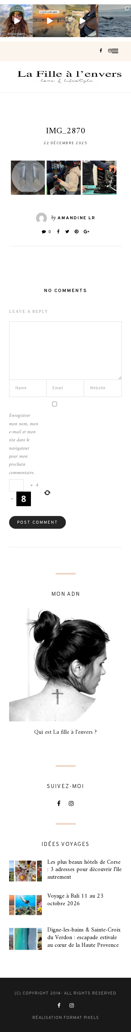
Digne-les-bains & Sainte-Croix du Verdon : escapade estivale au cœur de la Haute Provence (83, 937)
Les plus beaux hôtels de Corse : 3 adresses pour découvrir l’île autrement (84, 870)
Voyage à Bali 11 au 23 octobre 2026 (75, 900)
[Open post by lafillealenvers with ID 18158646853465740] (114, 20)
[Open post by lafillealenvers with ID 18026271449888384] (49, 20)
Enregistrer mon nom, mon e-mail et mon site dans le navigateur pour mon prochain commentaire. (23, 444)
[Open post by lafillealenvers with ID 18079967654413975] (82, 20)
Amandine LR (76, 218)
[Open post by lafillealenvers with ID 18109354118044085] (16, 20)
